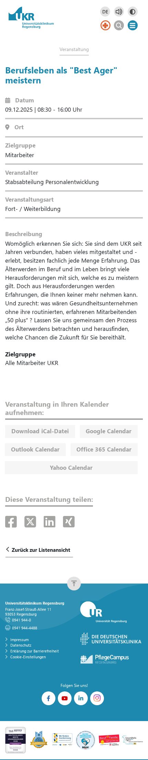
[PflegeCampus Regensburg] (111, 659)
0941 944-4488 (24, 628)
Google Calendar (108, 431)
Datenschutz (20, 645)
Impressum (19, 639)
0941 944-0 (21, 620)
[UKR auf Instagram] (97, 698)
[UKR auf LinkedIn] (81, 698)
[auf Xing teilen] (69, 521)
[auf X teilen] (32, 521)
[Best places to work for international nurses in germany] (39, 739)
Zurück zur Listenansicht (41, 549)
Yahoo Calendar (71, 468)
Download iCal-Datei (40, 431)
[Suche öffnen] (119, 25)
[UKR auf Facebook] (48, 698)
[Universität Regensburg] (111, 612)
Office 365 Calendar (103, 449)
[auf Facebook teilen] (13, 521)
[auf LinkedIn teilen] (51, 521)
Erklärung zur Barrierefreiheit (34, 651)
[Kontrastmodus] (133, 12)
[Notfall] (105, 25)
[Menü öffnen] (133, 25)
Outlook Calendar (35, 449)
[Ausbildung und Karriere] (62, 739)
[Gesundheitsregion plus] (132, 739)
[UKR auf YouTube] (65, 698)
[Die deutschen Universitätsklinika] (111, 639)
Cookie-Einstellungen (28, 657)
